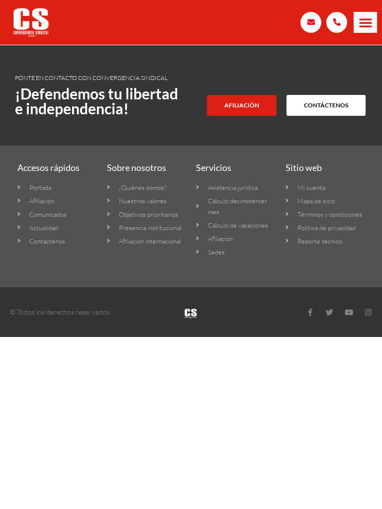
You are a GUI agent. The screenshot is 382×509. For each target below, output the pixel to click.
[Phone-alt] (336, 22)
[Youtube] (349, 312)
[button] (365, 22)
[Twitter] (329, 312)
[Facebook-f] (310, 312)
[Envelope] (310, 22)
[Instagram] (368, 312)
